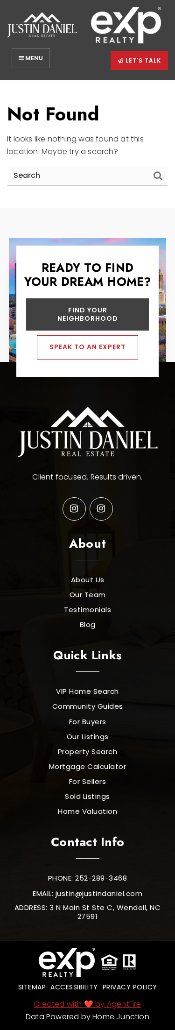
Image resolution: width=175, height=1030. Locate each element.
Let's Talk (142, 60)
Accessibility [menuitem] (74, 987)
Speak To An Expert (87, 347)
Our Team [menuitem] (88, 595)
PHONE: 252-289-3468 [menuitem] (87, 878)
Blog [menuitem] (88, 624)
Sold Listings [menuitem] (87, 796)
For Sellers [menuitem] (87, 781)
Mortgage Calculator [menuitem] (87, 766)
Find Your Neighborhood (87, 314)
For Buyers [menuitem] (87, 722)
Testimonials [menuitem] (87, 609)
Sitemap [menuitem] (32, 987)
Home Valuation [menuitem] (87, 811)
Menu (33, 58)
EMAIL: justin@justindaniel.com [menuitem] (87, 893)
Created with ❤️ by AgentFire (87, 1004)
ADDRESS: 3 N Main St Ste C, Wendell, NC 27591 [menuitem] (87, 912)
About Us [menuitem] (88, 580)
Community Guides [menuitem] (87, 706)
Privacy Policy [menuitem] (130, 987)
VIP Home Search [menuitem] (87, 691)
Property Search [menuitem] (88, 751)
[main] (87, 144)
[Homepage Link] (42, 24)
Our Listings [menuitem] (88, 736)
